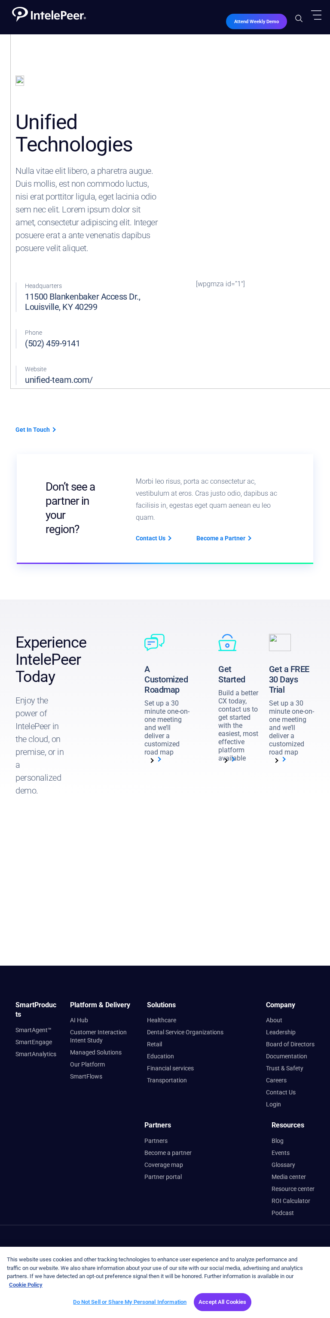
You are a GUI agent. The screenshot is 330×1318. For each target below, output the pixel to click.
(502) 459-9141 (52, 343)
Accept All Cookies (222, 1302)
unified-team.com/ (59, 380)
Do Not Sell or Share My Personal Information (129, 1302)
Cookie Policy (26, 1285)
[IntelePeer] (45, 11)
